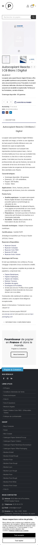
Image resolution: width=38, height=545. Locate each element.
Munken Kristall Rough (10, 456)
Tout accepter (19, 535)
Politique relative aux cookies (18, 530)
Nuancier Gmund (10, 245)
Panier (5, 430)
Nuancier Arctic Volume (12, 254)
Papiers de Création (11, 279)
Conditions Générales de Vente (13, 392)
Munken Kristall (8, 452)
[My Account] (27, 6)
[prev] (31, 67)
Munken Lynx (7, 467)
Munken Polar (8, 459)
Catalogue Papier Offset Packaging (15, 448)
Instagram (7, 378)
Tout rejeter (19, 540)
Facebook (3, 378)
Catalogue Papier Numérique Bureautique (17, 445)
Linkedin (11, 378)
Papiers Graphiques (11, 276)
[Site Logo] (9, 6)
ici (8, 307)
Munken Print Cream (10, 485)
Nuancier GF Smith (11, 252)
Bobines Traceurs (11, 281)
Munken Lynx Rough (10, 471)
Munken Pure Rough (10, 478)
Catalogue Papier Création (12, 441)
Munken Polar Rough (10, 463)
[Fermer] (36, 518)
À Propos (6, 388)
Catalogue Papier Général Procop (14, 437)
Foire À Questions (9, 403)
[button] (3, 6)
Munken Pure (7, 474)
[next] (34, 67)
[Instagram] (7, 112)
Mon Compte (7, 434)
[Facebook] (3, 112)
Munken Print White (9, 482)
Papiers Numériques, (12, 274)
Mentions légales (9, 406)
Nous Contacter (8, 426)
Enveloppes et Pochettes (13, 285)
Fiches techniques (9, 395)
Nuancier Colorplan (11, 248)
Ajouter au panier (24, 102)
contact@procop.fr (15, 508)
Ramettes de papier (11, 283)
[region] (19, 530)
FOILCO (6, 399)
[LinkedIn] (10, 112)
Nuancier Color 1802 (11, 250)
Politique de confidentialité (12, 416)
